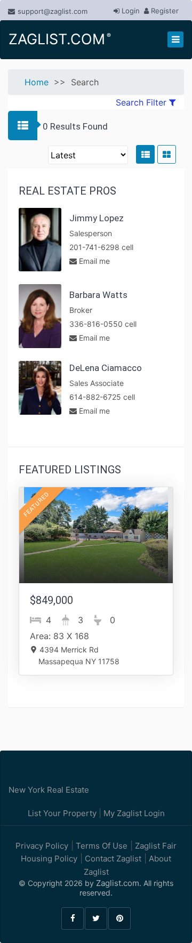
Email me (93, 260)
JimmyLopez (96, 218)
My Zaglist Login (133, 813)
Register (164, 10)
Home (37, 82)
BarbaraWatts (98, 294)
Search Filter (142, 102)
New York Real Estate (49, 790)
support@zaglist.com (52, 11)
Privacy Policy (41, 846)
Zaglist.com (117, 883)
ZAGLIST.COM (59, 39)
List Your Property (63, 813)
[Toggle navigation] (175, 39)
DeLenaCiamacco (105, 367)
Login (129, 10)
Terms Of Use (100, 846)
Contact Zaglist (112, 858)
